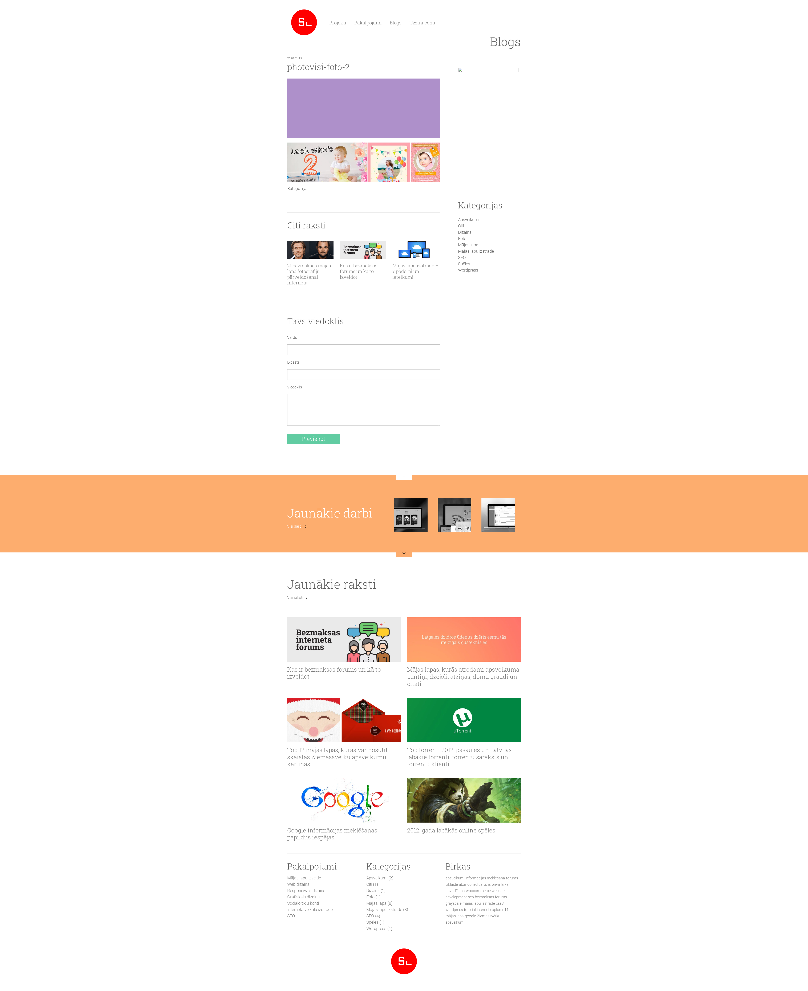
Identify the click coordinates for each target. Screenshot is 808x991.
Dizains (464, 232)
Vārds (292, 337)
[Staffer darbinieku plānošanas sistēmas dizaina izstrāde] (498, 514)
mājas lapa (454, 916)
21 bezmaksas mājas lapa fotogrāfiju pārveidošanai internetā (309, 274)
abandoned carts (473, 884)
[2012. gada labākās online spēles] (464, 800)
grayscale (453, 903)
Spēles (464, 263)
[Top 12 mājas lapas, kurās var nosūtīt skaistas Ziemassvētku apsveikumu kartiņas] (344, 720)
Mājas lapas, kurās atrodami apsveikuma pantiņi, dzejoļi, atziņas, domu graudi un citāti (463, 676)
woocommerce (478, 890)
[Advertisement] (488, 349)
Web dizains (298, 884)
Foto (462, 238)
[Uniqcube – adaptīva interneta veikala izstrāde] (411, 514)
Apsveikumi (468, 219)
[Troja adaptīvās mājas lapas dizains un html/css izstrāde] (454, 514)
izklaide (451, 884)
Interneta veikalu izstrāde (310, 909)
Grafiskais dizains (303, 896)
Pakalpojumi (368, 23)
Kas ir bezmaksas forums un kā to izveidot (358, 271)
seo (471, 897)
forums (512, 878)
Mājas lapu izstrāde (476, 251)
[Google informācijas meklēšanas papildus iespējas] (344, 800)
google (470, 916)
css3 (500, 903)
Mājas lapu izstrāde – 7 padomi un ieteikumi (415, 271)
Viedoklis (294, 387)
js (489, 884)
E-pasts (293, 362)
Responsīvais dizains (306, 890)
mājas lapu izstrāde (478, 903)
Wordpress (468, 270)
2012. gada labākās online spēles (451, 830)
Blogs (395, 23)
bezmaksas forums (491, 897)
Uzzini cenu (422, 23)
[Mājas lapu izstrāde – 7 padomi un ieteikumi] (415, 249)
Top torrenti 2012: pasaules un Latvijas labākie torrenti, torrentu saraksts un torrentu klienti (459, 757)
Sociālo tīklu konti (303, 903)
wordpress (454, 909)
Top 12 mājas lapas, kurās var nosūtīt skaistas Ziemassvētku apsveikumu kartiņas (337, 757)
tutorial (470, 909)
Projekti (337, 23)
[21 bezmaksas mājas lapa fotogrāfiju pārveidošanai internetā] (310, 249)
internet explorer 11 (493, 909)
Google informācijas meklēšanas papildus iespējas (332, 834)
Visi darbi (294, 526)
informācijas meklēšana (485, 878)
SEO (462, 257)
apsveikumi (454, 878)
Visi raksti (295, 597)
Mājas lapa (468, 244)
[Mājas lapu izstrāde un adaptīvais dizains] (304, 21)
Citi (461, 225)
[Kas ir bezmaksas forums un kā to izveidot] (363, 249)
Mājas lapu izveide (304, 877)
